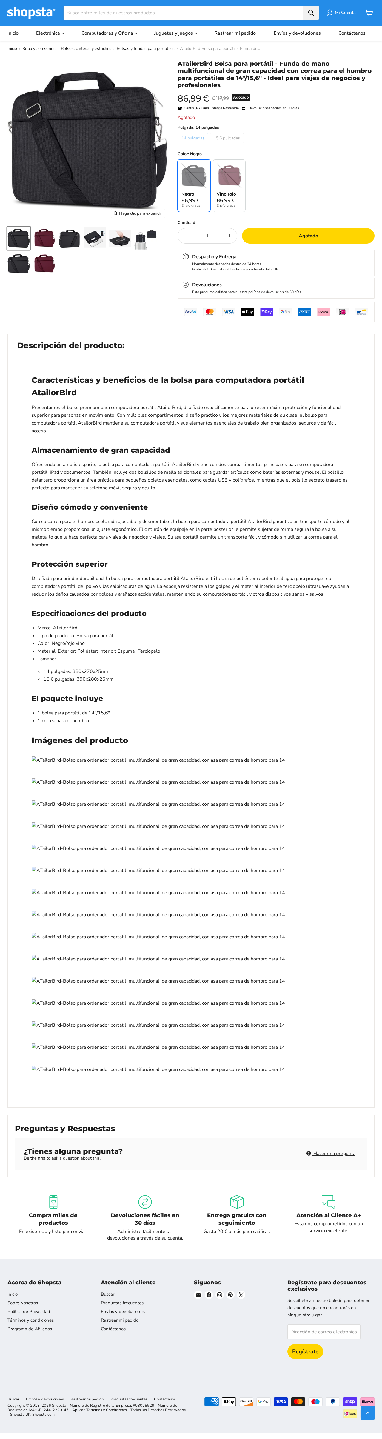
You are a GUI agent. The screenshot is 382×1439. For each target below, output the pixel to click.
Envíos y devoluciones (297, 33)
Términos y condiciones (30, 1320)
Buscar (107, 1294)
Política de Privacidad (28, 1312)
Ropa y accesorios (39, 48)
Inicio (13, 33)
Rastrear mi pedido (235, 33)
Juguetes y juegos (174, 33)
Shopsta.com (43, 1414)
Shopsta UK (20, 1414)
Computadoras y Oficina (107, 33)
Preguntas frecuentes (122, 1303)
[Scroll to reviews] (276, 92)
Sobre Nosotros (22, 1303)
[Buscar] (311, 13)
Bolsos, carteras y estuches (86, 48)
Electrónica (48, 33)
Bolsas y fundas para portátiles (146, 48)
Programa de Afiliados (29, 1329)
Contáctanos (352, 33)
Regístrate (305, 1351)
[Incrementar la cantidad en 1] (229, 236)
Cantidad (186, 222)
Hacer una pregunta (333, 1153)
